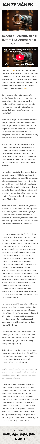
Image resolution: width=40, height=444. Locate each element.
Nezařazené (7, 44)
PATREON (32, 434)
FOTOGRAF (6, 434)
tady (24, 88)
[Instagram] (24, 439)
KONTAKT (13, 435)
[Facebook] (16, 439)
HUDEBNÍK (15, 434)
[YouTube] (21, 439)
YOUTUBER (23, 434)
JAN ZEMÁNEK (17, 4)
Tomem (12, 70)
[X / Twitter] (19, 439)
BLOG (28, 435)
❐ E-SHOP (21, 435)
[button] (37, 3)
